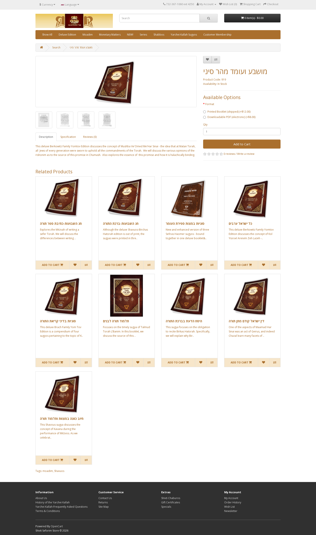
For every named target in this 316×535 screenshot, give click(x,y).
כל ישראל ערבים (240, 223)
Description (46, 137)
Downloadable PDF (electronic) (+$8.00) (231, 117)
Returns (103, 502)
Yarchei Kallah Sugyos (184, 34)
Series (143, 34)
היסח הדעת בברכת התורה (184, 321)
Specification (68, 137)
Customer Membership (217, 34)
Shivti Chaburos (170, 498)
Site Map (103, 507)
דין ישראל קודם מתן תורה (246, 321)
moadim (48, 471)
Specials (166, 507)
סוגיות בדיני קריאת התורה (58, 321)
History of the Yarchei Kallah (52, 502)
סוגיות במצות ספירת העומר (185, 223)
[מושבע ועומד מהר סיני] (116, 81)
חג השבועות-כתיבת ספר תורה (61, 223)
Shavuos (59, 471)
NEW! (130, 34)
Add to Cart (241, 144)
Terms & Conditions (47, 511)
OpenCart (57, 526)
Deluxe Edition (67, 34)
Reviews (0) (90, 137)
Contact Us (105, 498)
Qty (205, 124)
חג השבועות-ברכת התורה (120, 223)
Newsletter (230, 511)
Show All (47, 34)
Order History (232, 502)
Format (209, 104)
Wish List (229, 507)
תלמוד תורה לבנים (116, 321)
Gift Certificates (170, 502)
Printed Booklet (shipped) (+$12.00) (228, 111)
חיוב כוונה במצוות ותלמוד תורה (61, 418)
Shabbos (158, 34)
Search (56, 47)
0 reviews (229, 154)
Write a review (245, 154)
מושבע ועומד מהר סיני (81, 47)
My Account (231, 498)
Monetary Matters (110, 34)
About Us (41, 498)
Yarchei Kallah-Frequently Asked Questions (61, 507)
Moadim (88, 34)
